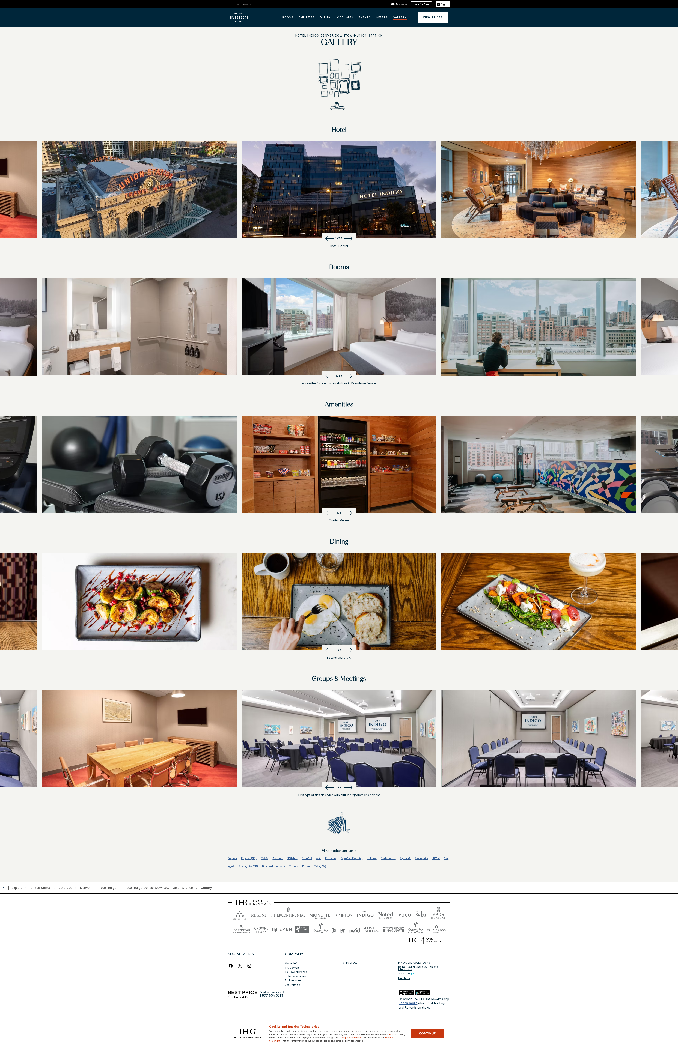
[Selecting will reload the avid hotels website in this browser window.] (354, 929)
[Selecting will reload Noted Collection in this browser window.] (385, 914)
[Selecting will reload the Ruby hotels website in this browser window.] (420, 914)
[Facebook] (231, 965)
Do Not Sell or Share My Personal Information (418, 968)
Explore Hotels (294, 980)
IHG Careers (292, 967)
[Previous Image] (329, 238)
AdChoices (404, 973)
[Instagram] (249, 965)
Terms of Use (349, 962)
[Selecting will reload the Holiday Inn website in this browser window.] (320, 929)
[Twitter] (240, 965)
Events (365, 17)
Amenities (307, 17)
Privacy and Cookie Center (414, 962)
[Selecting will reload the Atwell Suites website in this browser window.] (372, 929)
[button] (443, 4)
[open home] (5, 888)
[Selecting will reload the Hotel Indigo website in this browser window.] (365, 914)
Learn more (408, 1003)
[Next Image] (348, 238)
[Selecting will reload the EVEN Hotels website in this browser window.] (282, 929)
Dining (325, 17)
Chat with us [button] (244, 4)
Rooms (287, 17)
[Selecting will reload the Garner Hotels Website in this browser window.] (338, 929)
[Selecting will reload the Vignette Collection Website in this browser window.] (320, 914)
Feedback (404, 978)
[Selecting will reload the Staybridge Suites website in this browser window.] (393, 929)
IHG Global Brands (296, 971)
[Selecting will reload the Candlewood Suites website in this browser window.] (436, 929)
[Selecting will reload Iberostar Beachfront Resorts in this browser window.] (241, 929)
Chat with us (292, 984)
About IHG (291, 963)
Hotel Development (297, 976)
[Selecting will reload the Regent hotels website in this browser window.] (259, 914)
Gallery (400, 17)
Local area (345, 17)
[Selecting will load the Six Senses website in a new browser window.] (239, 914)
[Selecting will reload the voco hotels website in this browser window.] (404, 914)
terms (392, 1034)
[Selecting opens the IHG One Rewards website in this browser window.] (424, 940)
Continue (427, 1033)
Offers (382, 17)
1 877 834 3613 (271, 995)
